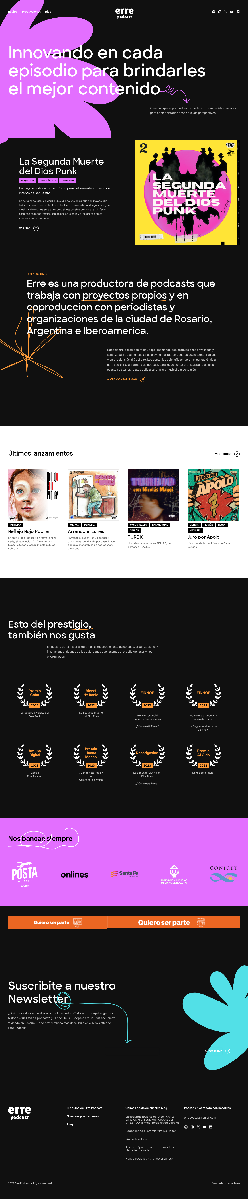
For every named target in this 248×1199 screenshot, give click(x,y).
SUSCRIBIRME (213, 1051)
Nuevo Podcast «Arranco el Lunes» (149, 1158)
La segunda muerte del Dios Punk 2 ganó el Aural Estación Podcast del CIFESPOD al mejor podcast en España (152, 1119)
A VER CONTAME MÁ (121, 379)
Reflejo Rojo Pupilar (29, 531)
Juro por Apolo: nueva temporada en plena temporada (150, 1149)
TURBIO (136, 537)
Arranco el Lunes (86, 531)
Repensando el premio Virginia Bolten (151, 1131)
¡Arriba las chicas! (137, 1139)
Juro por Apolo (204, 537)
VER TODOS (223, 454)
